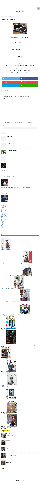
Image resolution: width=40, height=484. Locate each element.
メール (4, 114)
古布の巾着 (9, 157)
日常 (9, 90)
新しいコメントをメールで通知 (8, 124)
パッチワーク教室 (4, 206)
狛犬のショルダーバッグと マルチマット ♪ (13, 448)
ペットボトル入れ (4, 219)
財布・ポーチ (3, 225)
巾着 (13, 176)
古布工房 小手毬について (6, 205)
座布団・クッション (4, 223)
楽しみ (11, 90)
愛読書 (2, 228)
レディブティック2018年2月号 (7, 427)
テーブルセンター (4, 216)
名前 (3, 110)
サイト (4, 117)
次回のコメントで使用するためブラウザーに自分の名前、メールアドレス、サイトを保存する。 (17, 122)
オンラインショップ (4, 193)
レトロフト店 (3, 207)
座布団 (2, 227)
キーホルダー (3, 211)
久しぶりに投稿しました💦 (11, 455)
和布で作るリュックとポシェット (7, 314)
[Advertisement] (20, 3)
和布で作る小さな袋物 (5, 386)
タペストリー (3, 215)
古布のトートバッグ (10, 136)
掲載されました (3, 229)
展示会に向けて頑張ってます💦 (11, 435)
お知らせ (2, 204)
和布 (8, 176)
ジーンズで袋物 (4, 288)
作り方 (2, 221)
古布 (3, 176)
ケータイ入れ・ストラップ (6, 213)
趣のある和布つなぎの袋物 (6, 372)
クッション (3, 212)
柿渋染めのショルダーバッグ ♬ (11, 462)
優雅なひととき (6, 170)
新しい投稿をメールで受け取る (8, 125)
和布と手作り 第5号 (5, 329)
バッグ (3, 90)
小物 (2, 222)
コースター (3, 214)
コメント (5, 98)
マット (2, 220)
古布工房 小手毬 (20, 11)
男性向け (2, 224)
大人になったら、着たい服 (11, 143)
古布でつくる (6, 90)
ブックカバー (3, 218)
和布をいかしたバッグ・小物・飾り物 (8, 263)
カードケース (3, 210)
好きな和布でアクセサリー (6, 413)
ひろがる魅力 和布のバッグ (6, 358)
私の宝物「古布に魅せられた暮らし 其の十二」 (9, 469)
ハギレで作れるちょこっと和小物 (7, 301)
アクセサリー (3, 209)
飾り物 (2, 226)
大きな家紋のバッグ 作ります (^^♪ (13, 150)
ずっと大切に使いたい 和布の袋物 (7, 315)
